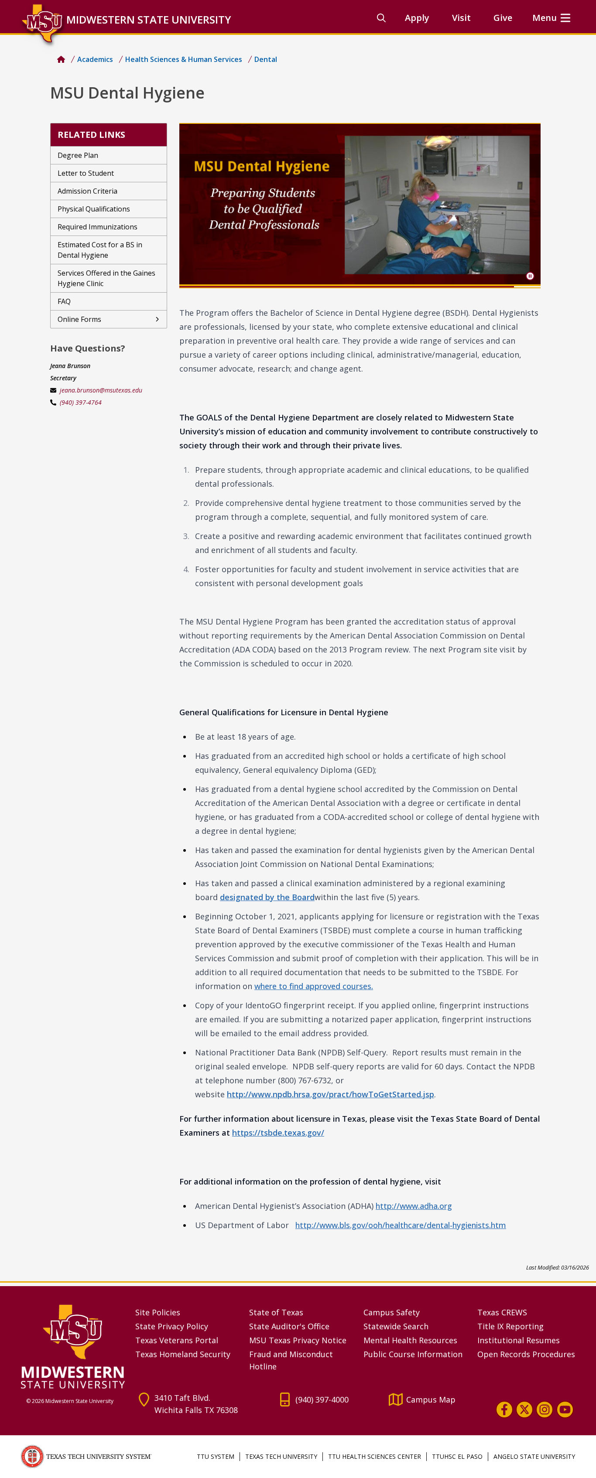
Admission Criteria (87, 191)
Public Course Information (412, 1354)
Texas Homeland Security (182, 1354)
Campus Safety (391, 1312)
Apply (417, 18)
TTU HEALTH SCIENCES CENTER (374, 1456)
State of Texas (276, 1312)
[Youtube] (565, 1409)
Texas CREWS (502, 1312)
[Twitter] (524, 1409)
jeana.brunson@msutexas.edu (101, 390)
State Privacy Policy (171, 1326)
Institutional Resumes (518, 1340)
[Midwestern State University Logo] (73, 1346)
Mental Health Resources (410, 1340)
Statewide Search (395, 1326)
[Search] (381, 18)
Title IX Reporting (510, 1326)
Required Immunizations (97, 227)
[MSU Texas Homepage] (61, 59)
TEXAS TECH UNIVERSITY (281, 1456)
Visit (461, 18)
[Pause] (530, 276)
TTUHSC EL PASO (457, 1456)
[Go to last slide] (193, 205)
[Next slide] (527, 205)
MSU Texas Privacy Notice (297, 1340)
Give (502, 18)
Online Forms (79, 319)
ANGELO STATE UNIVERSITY (534, 1456)
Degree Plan (78, 155)
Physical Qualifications (94, 209)
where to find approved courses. (313, 986)
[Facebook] (504, 1409)
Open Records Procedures (526, 1354)
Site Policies (157, 1312)
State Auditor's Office (289, 1326)
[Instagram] (544, 1409)
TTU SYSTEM (215, 1456)
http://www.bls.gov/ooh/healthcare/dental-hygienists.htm (400, 1225)
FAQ (64, 301)
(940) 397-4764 (81, 402)
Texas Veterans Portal (176, 1340)
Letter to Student (86, 173)
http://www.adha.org (414, 1206)
